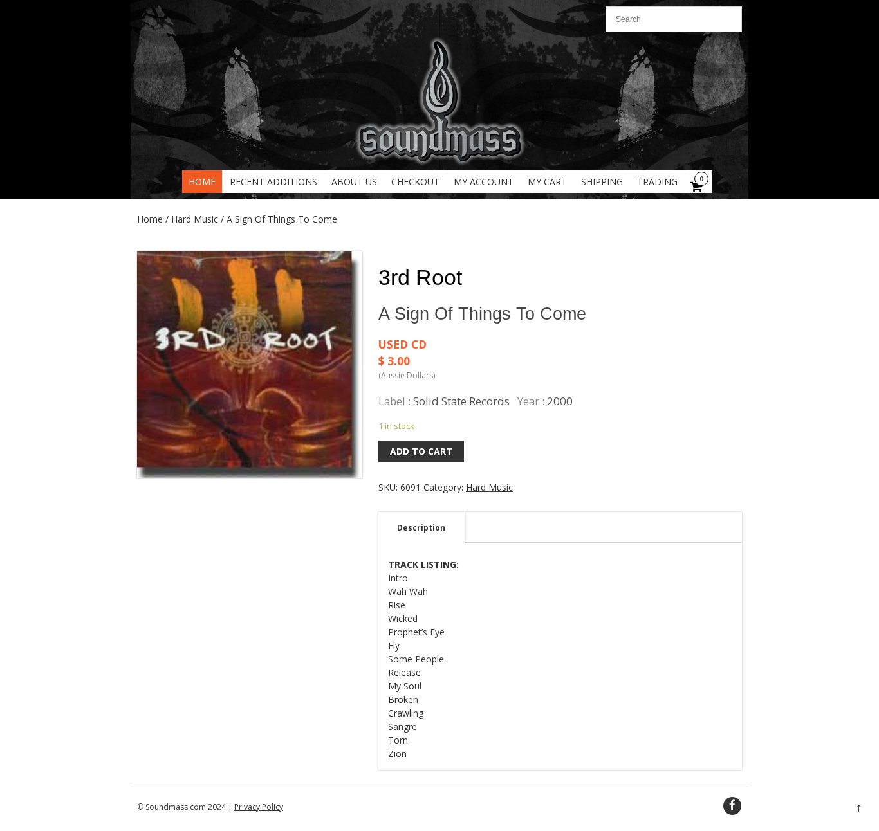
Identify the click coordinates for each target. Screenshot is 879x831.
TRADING (657, 182)
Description (421, 527)
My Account (484, 182)
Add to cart (421, 451)
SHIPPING (602, 182)
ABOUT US (354, 182)
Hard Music (194, 219)
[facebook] (732, 806)
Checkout (415, 182)
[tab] (421, 527)
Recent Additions (273, 182)
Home (202, 182)
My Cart (547, 182)
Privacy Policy (258, 806)
